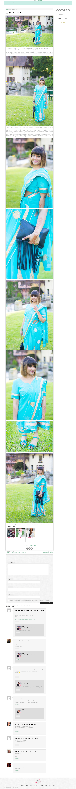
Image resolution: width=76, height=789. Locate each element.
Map (66, 3)
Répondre (16, 621)
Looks (24, 545)
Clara (16, 698)
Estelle (17, 641)
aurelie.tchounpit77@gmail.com (23, 610)
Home (7, 9)
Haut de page (71, 787)
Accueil (11, 3)
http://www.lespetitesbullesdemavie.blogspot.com (25, 619)
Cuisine (52, 3)
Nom (10, 579)
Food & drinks (42, 3)
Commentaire (11, 562)
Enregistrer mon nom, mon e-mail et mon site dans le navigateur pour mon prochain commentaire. (29, 600)
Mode (18, 3)
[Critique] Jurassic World (48, 552)
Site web (10, 594)
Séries (60, 3)
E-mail (10, 587)
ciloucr (17, 751)
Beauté (24, 3)
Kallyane (17, 724)
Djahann (17, 765)
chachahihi (17, 738)
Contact (66, 18)
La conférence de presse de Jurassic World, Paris (16, 552)
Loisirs (32, 3)
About (60, 18)
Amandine (17, 667)
